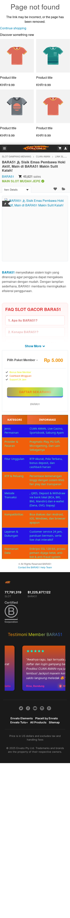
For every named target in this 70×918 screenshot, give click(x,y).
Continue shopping (13, 28)
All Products (38, 722)
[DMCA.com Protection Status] (5, 201)
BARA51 (8, 176)
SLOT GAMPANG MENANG (16, 156)
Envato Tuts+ (19, 722)
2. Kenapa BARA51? (23, 332)
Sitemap (54, 722)
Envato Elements (21, 718)
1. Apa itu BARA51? (23, 320)
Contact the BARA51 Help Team (35, 567)
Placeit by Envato (46, 718)
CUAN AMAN (43, 156)
